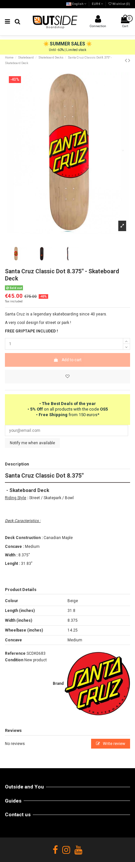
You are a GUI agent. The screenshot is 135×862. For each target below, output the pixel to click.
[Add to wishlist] (67, 376)
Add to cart (72, 360)
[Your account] (98, 20)
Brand (58, 683)
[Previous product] (126, 60)
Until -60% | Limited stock (67, 50)
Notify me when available (32, 443)
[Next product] (129, 60)
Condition (14, 660)
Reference (15, 653)
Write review (113, 743)
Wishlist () (121, 4)
